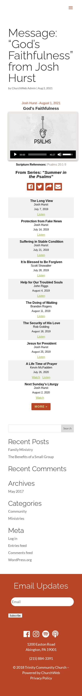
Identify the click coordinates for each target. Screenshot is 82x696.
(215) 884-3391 (41, 658)
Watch (36, 377)
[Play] (15, 154)
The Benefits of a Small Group (31, 457)
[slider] (37, 154)
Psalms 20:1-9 (56, 164)
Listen (41, 214)
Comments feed (20, 552)
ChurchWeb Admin (24, 88)
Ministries (16, 518)
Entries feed (17, 545)
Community (17, 511)
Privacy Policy (41, 678)
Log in (12, 538)
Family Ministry (20, 449)
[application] (43, 154)
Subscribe (15, 615)
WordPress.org (20, 560)
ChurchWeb (50, 672)
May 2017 (16, 491)
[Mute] (60, 154)
